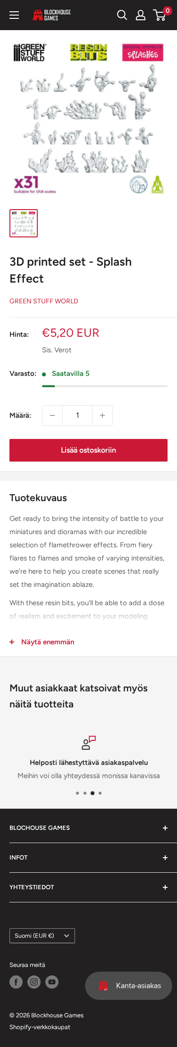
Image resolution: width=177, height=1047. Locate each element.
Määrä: (20, 415)
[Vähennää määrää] (52, 415)
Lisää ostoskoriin (88, 450)
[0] (160, 15)
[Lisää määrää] (102, 415)
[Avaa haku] (122, 15)
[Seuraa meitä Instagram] (34, 982)
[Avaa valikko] (14, 15)
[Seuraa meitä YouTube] (52, 982)
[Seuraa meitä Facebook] (16, 982)
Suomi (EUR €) (34, 935)
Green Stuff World (43, 301)
